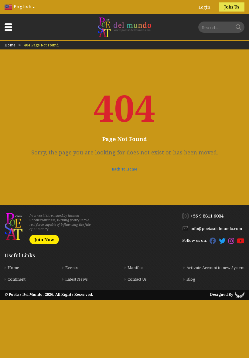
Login (204, 7)
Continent (17, 279)
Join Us (232, 7)
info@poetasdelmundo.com (216, 228)
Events (71, 267)
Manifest (136, 267)
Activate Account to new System (215, 267)
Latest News (76, 279)
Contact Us (137, 279)
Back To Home (124, 169)
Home (10, 45)
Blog (190, 279)
